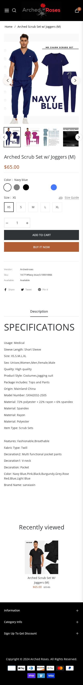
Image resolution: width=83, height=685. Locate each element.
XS (8, 207)
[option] (41, 79)
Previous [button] (7, 80)
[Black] (26, 187)
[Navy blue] (7, 187)
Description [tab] (39, 311)
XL (57, 207)
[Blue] (54, 187)
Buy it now (41, 247)
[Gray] (17, 187)
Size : (10, 197)
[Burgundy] (35, 187)
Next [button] (75, 80)
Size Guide (72, 197)
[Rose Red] (45, 187)
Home (8, 26)
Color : (16, 180)
